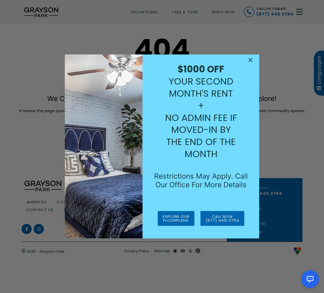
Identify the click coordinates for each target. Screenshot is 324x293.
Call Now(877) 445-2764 (222, 218)
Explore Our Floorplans (176, 218)
